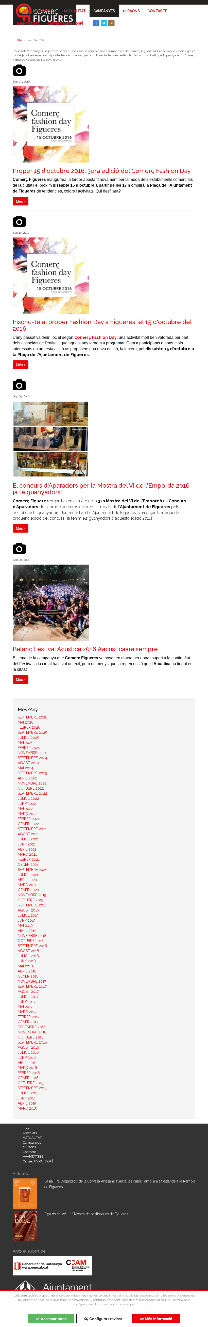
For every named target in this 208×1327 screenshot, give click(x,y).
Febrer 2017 (28, 1017)
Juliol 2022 (28, 798)
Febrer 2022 (29, 819)
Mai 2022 (25, 809)
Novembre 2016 (32, 1032)
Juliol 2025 (28, 738)
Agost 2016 (28, 1047)
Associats (42, 11)
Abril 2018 (27, 971)
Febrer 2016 (29, 1073)
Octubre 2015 (30, 1083)
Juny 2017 (26, 1002)
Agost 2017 (28, 991)
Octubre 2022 (31, 788)
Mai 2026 (25, 722)
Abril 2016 (27, 1063)
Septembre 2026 (32, 717)
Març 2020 (28, 885)
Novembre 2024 (32, 753)
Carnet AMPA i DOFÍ (65, 24)
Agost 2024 (28, 763)
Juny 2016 (27, 1058)
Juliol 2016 (28, 1052)
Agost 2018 (28, 951)
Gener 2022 (28, 824)
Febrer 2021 (29, 859)
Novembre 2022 (32, 783)
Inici (20, 11)
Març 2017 (27, 1012)
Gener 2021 (28, 864)
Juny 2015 (26, 1098)
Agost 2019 (28, 910)
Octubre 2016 (31, 1037)
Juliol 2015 (28, 1093)
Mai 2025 (25, 743)
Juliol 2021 (28, 839)
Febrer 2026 (29, 727)
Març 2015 (27, 1108)
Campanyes (104, 11)
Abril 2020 (27, 880)
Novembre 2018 (32, 936)
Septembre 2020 (32, 870)
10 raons (131, 11)
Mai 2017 (25, 1007)
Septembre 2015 (32, 1088)
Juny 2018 (27, 961)
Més (20, 201)
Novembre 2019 (32, 895)
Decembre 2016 (32, 1027)
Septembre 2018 (32, 946)
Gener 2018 (28, 976)
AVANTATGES (28, 24)
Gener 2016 (28, 1078)
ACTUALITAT (74, 11)
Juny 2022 (27, 804)
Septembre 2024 (32, 758)
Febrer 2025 (29, 748)
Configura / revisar (105, 1318)
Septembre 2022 (32, 793)
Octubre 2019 (30, 900)
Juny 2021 (27, 844)
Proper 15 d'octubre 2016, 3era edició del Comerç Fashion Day (102, 170)
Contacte (157, 11)
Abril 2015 (27, 1103)
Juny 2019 (27, 920)
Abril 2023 (27, 778)
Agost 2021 (28, 834)
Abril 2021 (27, 849)
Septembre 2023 (32, 773)
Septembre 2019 (32, 905)
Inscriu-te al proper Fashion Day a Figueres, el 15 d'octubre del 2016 (102, 325)
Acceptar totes (53, 1318)
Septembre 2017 (32, 986)
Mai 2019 (25, 925)
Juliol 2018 (28, 956)
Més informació (158, 1318)
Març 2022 (27, 814)
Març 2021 (27, 854)
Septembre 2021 (32, 829)
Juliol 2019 (28, 915)
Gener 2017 (28, 1022)
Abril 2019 (27, 931)
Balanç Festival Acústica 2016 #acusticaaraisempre (85, 649)
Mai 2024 (25, 768)
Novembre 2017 (32, 981)
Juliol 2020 (28, 875)
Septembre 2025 (32, 732)
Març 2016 (27, 1068)
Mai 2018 (25, 966)
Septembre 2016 (32, 1042)
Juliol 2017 (28, 997)
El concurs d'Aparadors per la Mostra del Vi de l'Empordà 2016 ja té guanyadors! (101, 489)
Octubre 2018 (31, 941)
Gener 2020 (28, 890)
